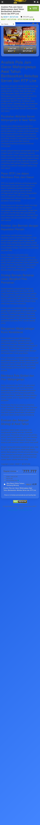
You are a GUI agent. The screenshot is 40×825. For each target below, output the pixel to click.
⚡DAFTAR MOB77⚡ (11, 49)
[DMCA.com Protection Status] (20, 502)
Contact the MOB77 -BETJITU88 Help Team (20, 510)
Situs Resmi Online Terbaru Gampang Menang (22, 484)
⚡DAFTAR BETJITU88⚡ (28, 49)
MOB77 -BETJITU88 (10, 17)
